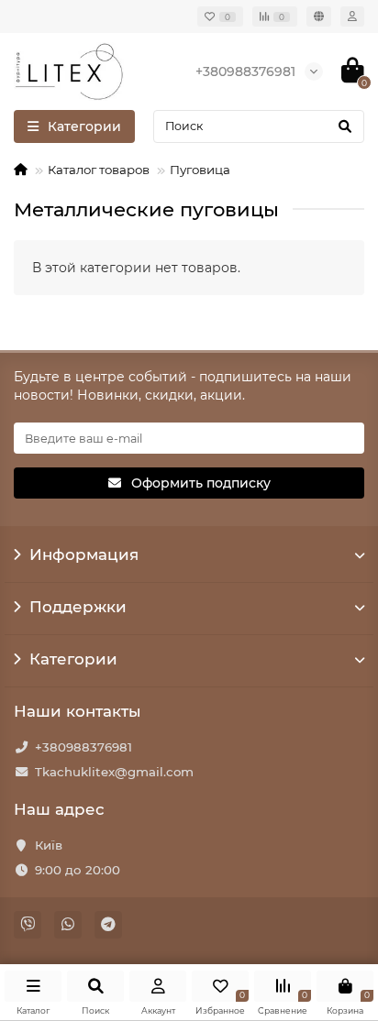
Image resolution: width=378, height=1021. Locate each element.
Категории (73, 659)
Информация (84, 554)
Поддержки (78, 607)
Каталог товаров (99, 169)
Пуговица (200, 169)
